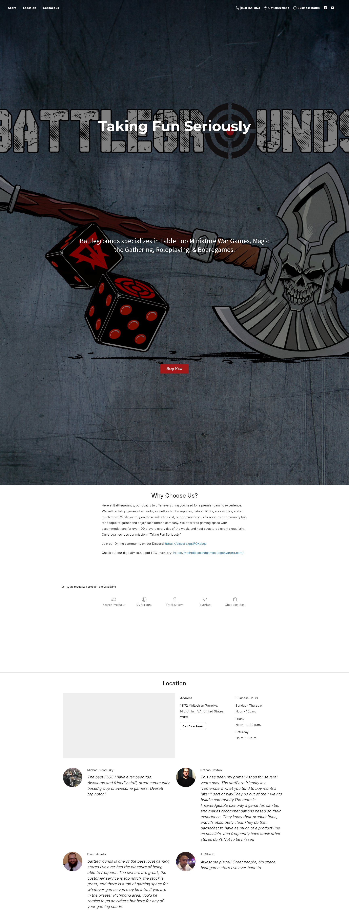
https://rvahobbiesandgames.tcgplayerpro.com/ (208, 553)
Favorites (205, 605)
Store (12, 8)
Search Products (114, 605)
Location (29, 8)
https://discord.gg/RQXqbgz (185, 544)
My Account (144, 605)
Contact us (51, 8)
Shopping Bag (235, 605)
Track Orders (174, 605)
